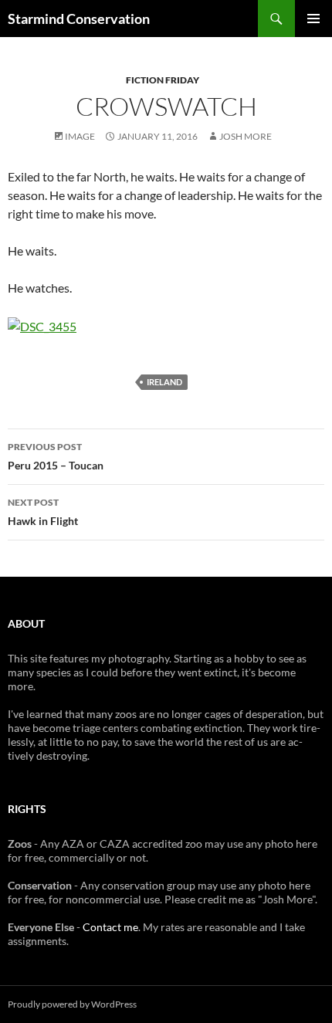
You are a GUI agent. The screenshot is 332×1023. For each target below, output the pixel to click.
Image (80, 136)
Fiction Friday (162, 80)
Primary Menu (313, 18)
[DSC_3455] (42, 324)
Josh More (245, 136)
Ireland (164, 382)
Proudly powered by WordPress (72, 1004)
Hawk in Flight (43, 511)
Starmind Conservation (79, 18)
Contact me (110, 926)
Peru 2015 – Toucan (55, 456)
